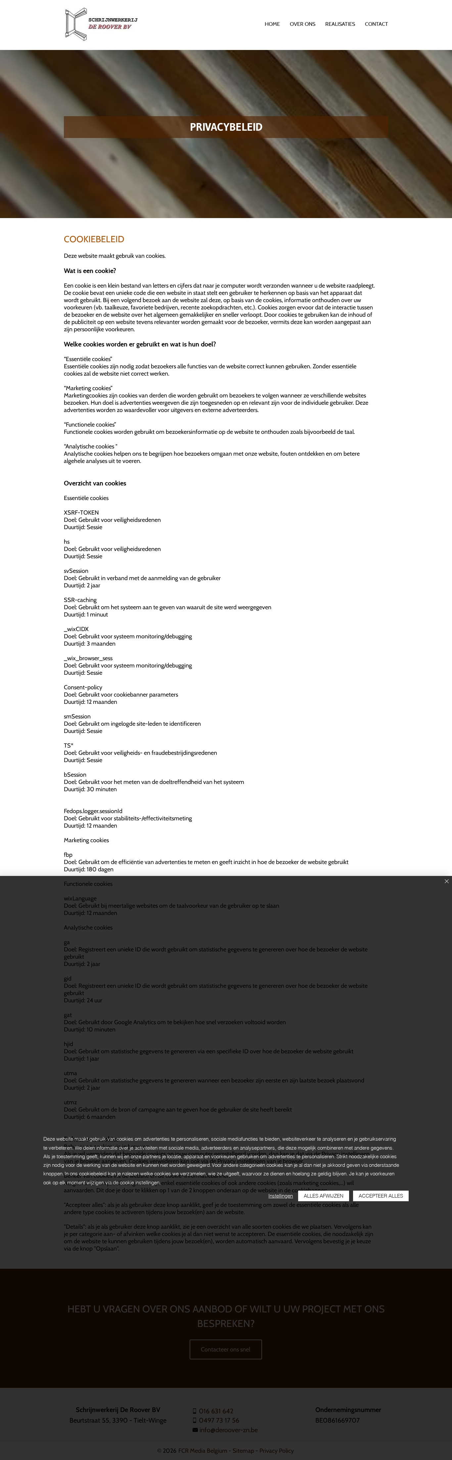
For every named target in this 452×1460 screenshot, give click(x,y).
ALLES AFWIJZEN (323, 1196)
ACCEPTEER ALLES (381, 1196)
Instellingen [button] (280, 1196)
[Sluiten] (447, 881)
